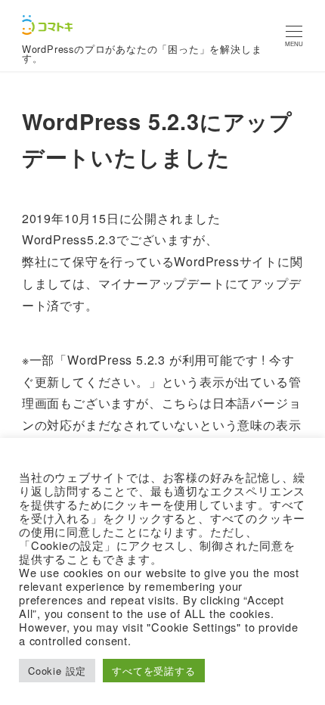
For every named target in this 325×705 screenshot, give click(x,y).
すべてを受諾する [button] (153, 670)
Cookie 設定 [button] (57, 670)
